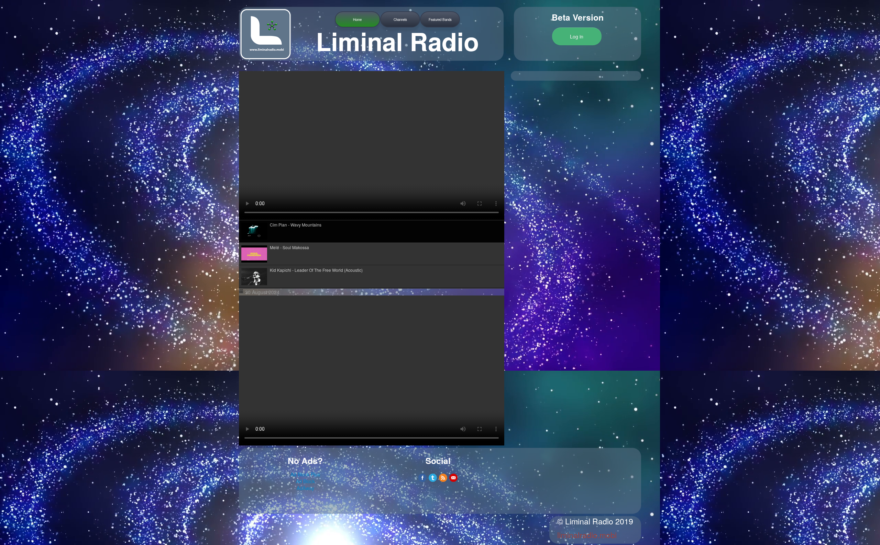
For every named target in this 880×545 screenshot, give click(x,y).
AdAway (305, 488)
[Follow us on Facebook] (422, 478)
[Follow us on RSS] (443, 478)
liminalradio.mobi (587, 535)
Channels (400, 19)
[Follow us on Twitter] (433, 478)
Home (357, 19)
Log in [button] (576, 36)
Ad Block (305, 481)
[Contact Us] (453, 478)
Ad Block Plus (305, 474)
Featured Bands (440, 19)
